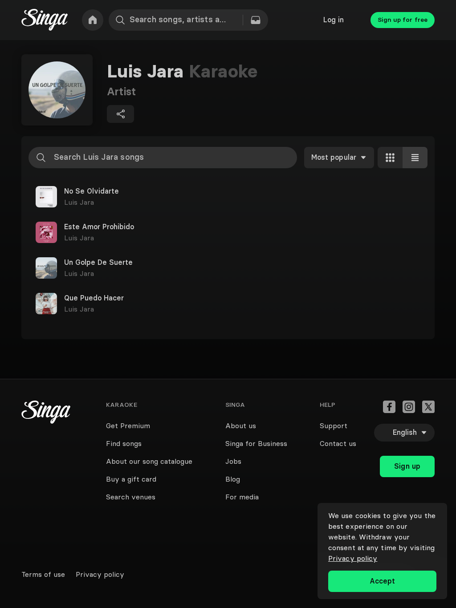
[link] (92, 20)
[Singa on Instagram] (409, 407)
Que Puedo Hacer (94, 298)
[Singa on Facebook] (389, 407)
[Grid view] (390, 157)
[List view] (415, 157)
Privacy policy (352, 558)
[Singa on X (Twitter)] (428, 407)
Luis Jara (79, 202)
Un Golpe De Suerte (98, 262)
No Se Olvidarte (91, 191)
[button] (228, 197)
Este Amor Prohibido (99, 227)
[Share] (120, 114)
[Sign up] (407, 446)
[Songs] (255, 20)
